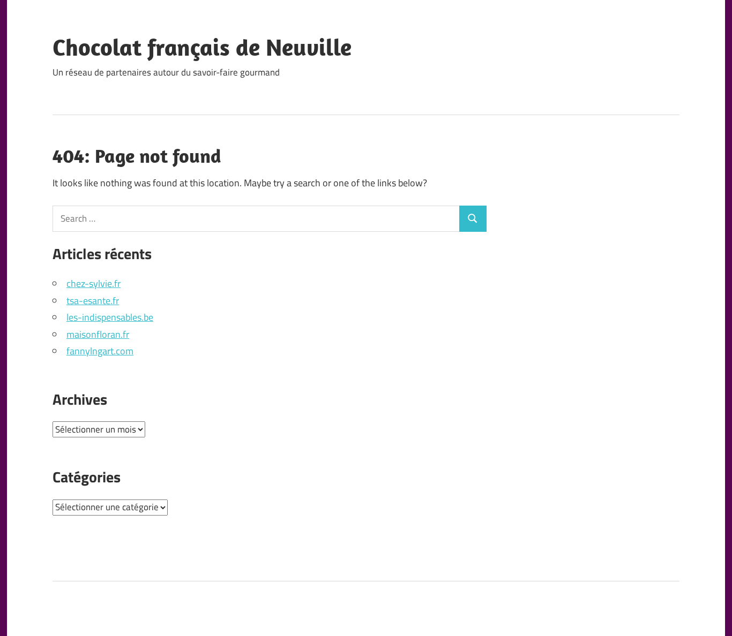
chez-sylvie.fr (93, 283)
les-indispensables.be (109, 317)
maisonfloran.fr (97, 334)
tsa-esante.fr (92, 300)
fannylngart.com (99, 351)
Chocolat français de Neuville (202, 47)
